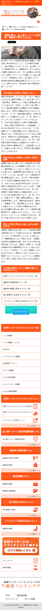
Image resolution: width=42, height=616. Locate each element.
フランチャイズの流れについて (14, 420)
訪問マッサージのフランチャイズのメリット (18, 413)
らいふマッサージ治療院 (11, 384)
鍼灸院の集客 (7, 528)
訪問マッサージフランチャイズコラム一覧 (20, 276)
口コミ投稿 (27, 599)
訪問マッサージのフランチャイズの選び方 (18, 406)
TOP (7, 595)
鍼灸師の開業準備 (9, 491)
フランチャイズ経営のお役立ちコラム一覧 (20, 301)
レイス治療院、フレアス (11, 342)
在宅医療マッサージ (10, 363)
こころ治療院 (7, 335)
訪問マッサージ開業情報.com (23, 605)
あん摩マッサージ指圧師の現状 (14, 439)
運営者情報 (7, 567)
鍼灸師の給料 (7, 465)
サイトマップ (7, 560)
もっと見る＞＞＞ (34, 426)
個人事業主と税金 (9, 510)
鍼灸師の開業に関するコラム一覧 (16, 289)
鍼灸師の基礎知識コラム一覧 (15, 282)
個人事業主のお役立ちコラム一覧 (16, 295)
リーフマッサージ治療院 (11, 356)
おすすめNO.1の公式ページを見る (21, 313)
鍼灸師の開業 (7, 484)
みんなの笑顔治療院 (10, 391)
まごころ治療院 (8, 370)
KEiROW (6, 349)
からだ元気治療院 (9, 377)
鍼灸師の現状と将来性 (10, 458)
